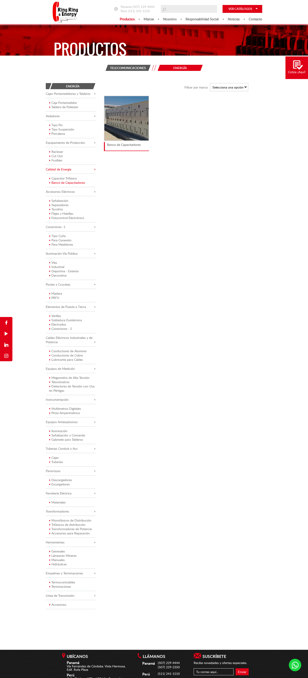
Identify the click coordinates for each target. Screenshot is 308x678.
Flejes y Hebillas (62, 213)
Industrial (57, 267)
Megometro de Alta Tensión (70, 377)
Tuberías (57, 462)
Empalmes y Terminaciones (64, 573)
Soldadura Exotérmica (66, 320)
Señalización (59, 200)
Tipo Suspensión (62, 129)
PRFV (55, 298)
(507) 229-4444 (143, 7)
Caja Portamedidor (64, 102)
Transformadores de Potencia (71, 529)
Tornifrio (57, 209)
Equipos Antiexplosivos (62, 422)
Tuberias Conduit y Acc (62, 448)
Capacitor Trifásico (64, 178)
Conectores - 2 (61, 328)
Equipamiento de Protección (65, 142)
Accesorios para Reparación (70, 533)
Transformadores (57, 511)
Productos (127, 19)
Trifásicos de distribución (68, 524)
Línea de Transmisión (60, 595)
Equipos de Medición (60, 368)
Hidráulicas (59, 564)
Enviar (242, 672)
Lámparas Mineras (64, 555)
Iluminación (59, 431)
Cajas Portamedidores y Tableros (68, 93)
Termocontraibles (63, 582)
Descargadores (61, 480)
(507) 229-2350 (169, 667)
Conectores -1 (55, 227)
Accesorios (58, 604)
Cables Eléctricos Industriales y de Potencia (69, 340)
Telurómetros (60, 382)
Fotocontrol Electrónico (67, 218)
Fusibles (56, 160)
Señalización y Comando (68, 435)
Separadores (60, 205)
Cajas (55, 457)
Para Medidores (62, 244)
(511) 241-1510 (139, 11)
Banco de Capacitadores (68, 182)
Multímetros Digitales (66, 408)
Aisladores (53, 116)
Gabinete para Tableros (67, 439)
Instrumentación (57, 399)
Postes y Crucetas (58, 284)
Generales (58, 551)
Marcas (149, 19)
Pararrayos (53, 471)
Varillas (56, 316)
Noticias (234, 19)
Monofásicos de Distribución (71, 520)
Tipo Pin (57, 125)
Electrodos (58, 324)
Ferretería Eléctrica (58, 493)
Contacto (255, 19)
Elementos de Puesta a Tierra (66, 307)
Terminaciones (61, 586)
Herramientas (55, 542)
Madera (56, 293)
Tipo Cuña (58, 236)
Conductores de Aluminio (69, 351)
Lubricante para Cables (67, 359)
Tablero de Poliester (64, 107)
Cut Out (57, 156)
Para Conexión (61, 240)
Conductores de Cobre (67, 355)
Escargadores (60, 484)
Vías (54, 262)
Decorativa (59, 275)
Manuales (58, 560)
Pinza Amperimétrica (65, 413)
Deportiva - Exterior (65, 271)
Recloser (57, 151)
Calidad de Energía (58, 169)
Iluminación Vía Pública (62, 253)
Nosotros (170, 19)
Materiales (58, 502)
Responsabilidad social (202, 19)
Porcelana (58, 133)
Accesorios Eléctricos (60, 191)
